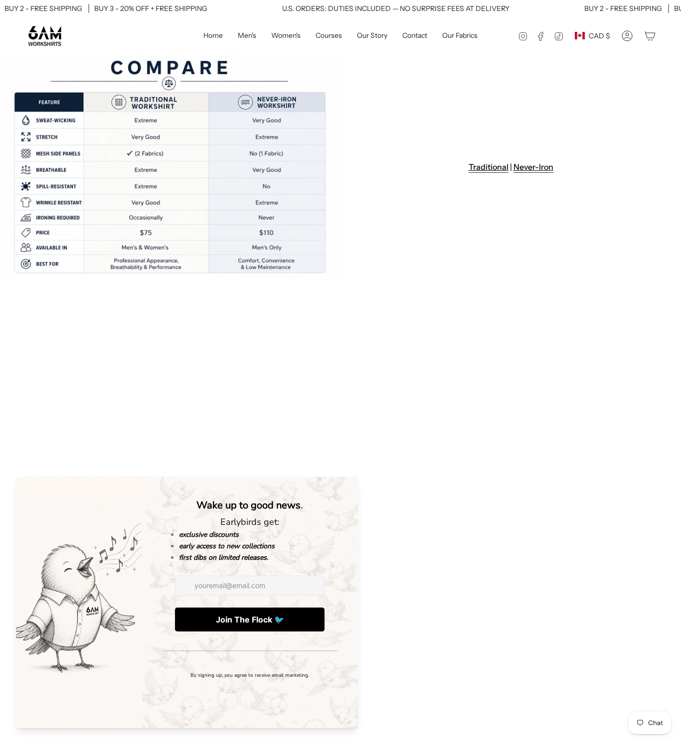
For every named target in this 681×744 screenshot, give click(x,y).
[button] (247, 35)
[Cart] (650, 35)
